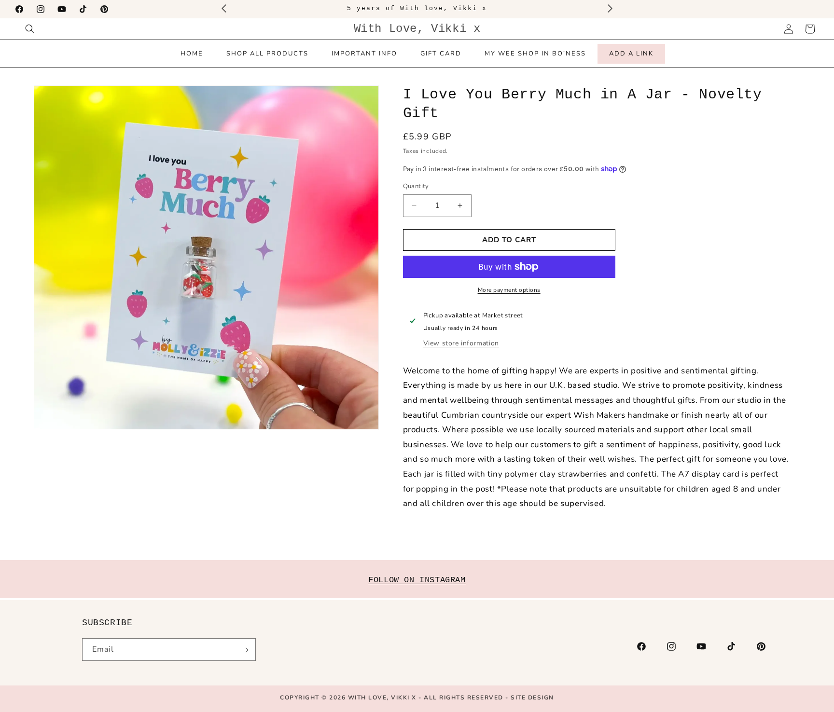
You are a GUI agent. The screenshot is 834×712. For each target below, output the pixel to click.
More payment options (509, 290)
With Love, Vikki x (383, 697)
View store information (461, 343)
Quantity (416, 186)
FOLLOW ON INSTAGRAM (416, 580)
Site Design (532, 697)
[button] (30, 29)
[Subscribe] (244, 650)
